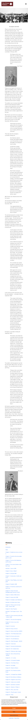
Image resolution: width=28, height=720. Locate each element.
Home (11, 16)
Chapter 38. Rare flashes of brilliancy (13, 677)
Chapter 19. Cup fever (10, 626)
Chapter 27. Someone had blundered (13, 646)
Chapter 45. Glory (9, 694)
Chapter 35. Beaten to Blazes (12, 667)
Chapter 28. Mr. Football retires (12, 648)
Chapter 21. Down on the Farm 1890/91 (14, 631)
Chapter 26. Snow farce (11, 643)
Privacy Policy (16, 718)
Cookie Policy (11, 718)
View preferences (14, 715)
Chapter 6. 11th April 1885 (11, 573)
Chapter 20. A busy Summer (12, 628)
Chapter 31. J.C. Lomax (11, 657)
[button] (26, 697)
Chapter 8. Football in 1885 (11, 584)
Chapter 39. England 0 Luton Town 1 (13, 679)
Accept (14, 708)
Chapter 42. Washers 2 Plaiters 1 (13, 687)
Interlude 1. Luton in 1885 (11, 568)
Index (7, 549)
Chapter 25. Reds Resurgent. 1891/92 (14, 641)
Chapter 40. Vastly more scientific (13, 682)
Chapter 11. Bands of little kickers (13, 594)
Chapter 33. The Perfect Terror (12, 662)
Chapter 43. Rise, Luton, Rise (12, 689)
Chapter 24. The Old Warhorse (12, 638)
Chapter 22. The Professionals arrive (13, 633)
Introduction (8, 547)
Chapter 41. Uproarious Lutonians (13, 684)
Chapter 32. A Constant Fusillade (13, 660)
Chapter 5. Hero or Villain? (11, 571)
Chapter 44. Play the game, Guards (13, 692)
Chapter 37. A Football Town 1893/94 (13, 674)
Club (15, 16)
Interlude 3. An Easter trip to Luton (13, 602)
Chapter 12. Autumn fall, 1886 (12, 597)
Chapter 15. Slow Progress (11, 608)
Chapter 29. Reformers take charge (13, 651)
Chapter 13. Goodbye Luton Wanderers (14, 599)
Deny (14, 711)
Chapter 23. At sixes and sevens (12, 636)
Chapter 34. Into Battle (10, 665)
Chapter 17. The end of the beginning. (13, 619)
